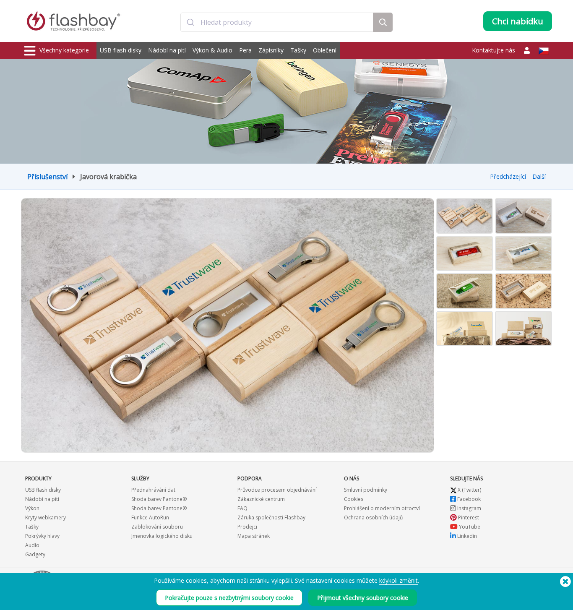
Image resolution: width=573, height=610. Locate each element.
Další (539, 176)
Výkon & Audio (212, 50)
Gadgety (35, 554)
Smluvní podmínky (365, 489)
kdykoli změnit (398, 580)
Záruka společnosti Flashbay (271, 517)
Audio (32, 545)
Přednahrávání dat (153, 489)
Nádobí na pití (167, 50)
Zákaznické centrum (261, 499)
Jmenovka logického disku (162, 536)
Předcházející (508, 176)
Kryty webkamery (45, 517)
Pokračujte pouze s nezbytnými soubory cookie (229, 598)
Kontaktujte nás (493, 50)
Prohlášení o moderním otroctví (382, 508)
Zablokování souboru (157, 526)
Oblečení (324, 50)
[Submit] (191, 22)
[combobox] (276, 22)
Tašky (298, 50)
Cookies (353, 499)
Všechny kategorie (64, 50)
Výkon (32, 508)
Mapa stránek (253, 536)
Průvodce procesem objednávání (277, 489)
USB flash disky (120, 50)
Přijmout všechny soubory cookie (362, 598)
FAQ (242, 508)
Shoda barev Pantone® (159, 499)
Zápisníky (271, 50)
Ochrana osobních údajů (373, 517)
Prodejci (247, 526)
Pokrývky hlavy (42, 536)
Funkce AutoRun (150, 517)
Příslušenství (47, 176)
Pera (245, 50)
